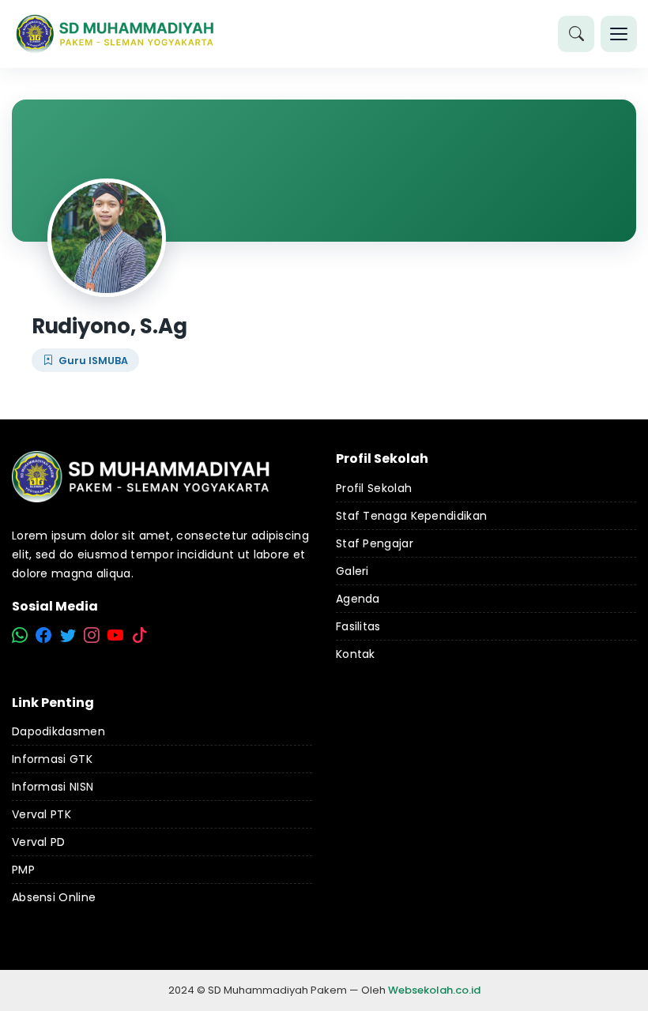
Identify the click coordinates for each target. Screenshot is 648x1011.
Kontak (355, 654)
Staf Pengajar (374, 543)
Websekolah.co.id (434, 990)
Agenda (358, 599)
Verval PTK (41, 814)
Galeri (352, 571)
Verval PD (39, 842)
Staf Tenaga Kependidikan (411, 516)
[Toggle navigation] (619, 34)
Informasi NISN (52, 787)
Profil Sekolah (374, 488)
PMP (23, 870)
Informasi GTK (52, 759)
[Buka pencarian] (576, 34)
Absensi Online (54, 897)
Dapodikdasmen (58, 731)
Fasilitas (358, 626)
